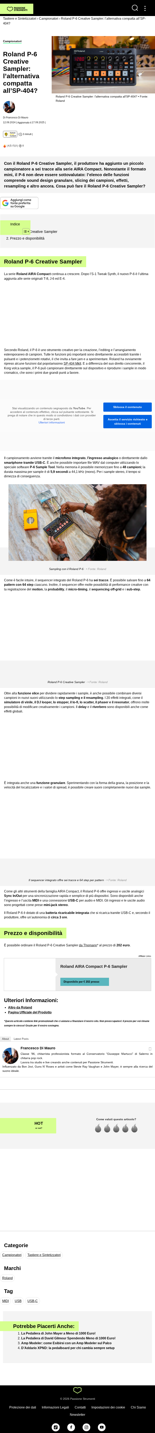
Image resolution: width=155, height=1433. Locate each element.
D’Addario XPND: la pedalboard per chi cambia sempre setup (68, 1348)
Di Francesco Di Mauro (15, 117)
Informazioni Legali (55, 1407)
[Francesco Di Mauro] (10, 1055)
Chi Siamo (138, 1407)
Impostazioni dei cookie (108, 1407)
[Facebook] (150, 1048)
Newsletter (77, 1414)
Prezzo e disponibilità (27, 238)
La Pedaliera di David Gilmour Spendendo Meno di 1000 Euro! (68, 1338)
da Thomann (88, 945)
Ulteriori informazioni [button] (52, 422)
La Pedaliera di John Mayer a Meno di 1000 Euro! (58, 1333)
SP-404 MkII (72, 363)
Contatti (80, 1407)
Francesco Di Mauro (38, 1048)
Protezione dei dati (22, 1407)
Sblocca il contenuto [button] (127, 407)
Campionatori (12, 41)
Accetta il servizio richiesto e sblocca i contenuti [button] (128, 421)
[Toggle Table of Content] (23, 231)
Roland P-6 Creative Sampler (33, 232)
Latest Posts (21, 1038)
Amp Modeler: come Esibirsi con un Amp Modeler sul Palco (66, 1343)
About (5, 1038)
